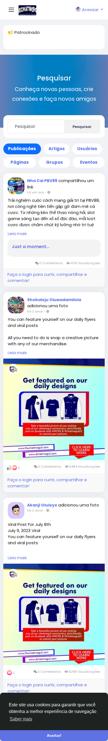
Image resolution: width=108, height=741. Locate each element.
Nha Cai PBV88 (42, 180)
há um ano (35, 192)
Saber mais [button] (21, 719)
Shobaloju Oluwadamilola (54, 300)
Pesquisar (82, 126)
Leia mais (17, 233)
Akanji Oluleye (42, 505)
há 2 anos (35, 311)
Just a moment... (31, 247)
